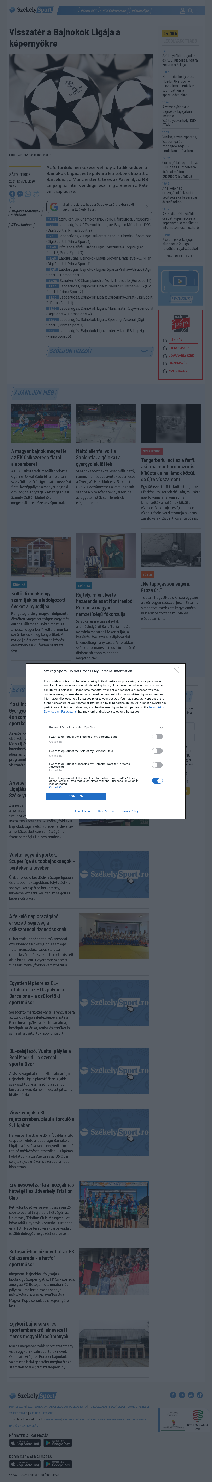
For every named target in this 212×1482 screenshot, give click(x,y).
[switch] (157, 736)
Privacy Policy (129, 811)
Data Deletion (83, 811)
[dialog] (106, 741)
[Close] (178, 671)
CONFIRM (76, 796)
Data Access (106, 811)
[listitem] (106, 727)
